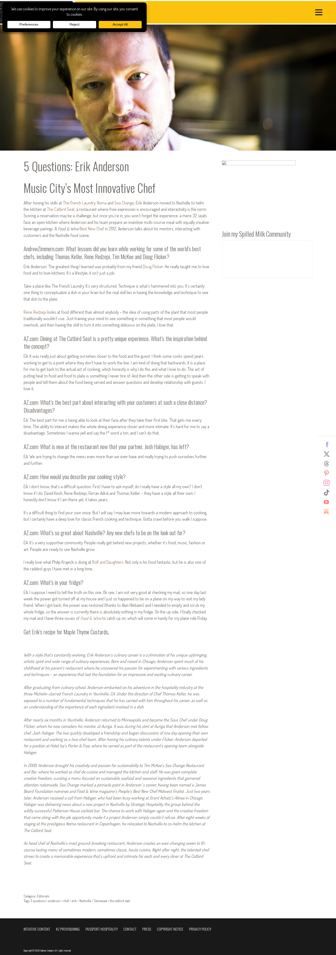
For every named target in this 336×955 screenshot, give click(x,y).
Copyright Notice (170, 929)
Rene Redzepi (35, 312)
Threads (328, 464)
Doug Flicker (153, 266)
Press (146, 929)
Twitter (328, 454)
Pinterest (328, 473)
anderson (54, 901)
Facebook (328, 444)
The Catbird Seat (61, 209)
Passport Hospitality (102, 929)
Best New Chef (92, 228)
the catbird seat (120, 901)
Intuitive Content (37, 929)
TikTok (328, 492)
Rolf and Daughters (107, 562)
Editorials (43, 896)
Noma (102, 202)
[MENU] (320, 13)
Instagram (328, 483)
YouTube (328, 502)
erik (74, 901)
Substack (328, 512)
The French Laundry (79, 202)
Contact (130, 929)
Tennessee (100, 901)
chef (66, 901)
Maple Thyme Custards (85, 631)
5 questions (38, 901)
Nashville (85, 901)
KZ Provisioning (68, 929)
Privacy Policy (200, 929)
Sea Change (124, 202)
